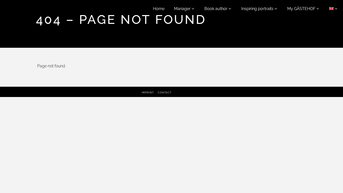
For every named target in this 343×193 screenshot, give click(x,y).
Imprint (148, 92)
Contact (165, 92)
